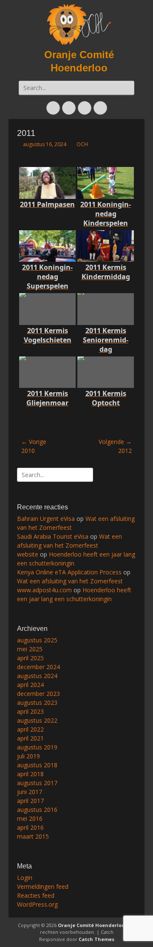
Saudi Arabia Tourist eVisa (52, 536)
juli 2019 (28, 756)
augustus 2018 (37, 765)
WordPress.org (37, 904)
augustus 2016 (37, 810)
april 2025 (30, 658)
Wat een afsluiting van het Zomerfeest (70, 581)
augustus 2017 (37, 783)
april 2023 (30, 711)
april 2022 (30, 729)
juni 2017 (29, 792)
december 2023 (38, 694)
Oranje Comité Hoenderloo (91, 925)
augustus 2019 (37, 747)
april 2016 (30, 827)
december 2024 (38, 667)
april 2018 (30, 774)
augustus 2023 (37, 702)
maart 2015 (33, 836)
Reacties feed (35, 895)
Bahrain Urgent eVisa (46, 518)
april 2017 (30, 801)
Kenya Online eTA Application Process (69, 572)
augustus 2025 (37, 640)
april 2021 (30, 738)
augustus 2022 (37, 720)
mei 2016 (29, 818)
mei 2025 (29, 649)
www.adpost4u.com (44, 590)
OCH (82, 144)
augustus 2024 (37, 676)
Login (24, 878)
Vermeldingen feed (42, 886)
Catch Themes (96, 939)
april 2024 (30, 685)
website (27, 554)
